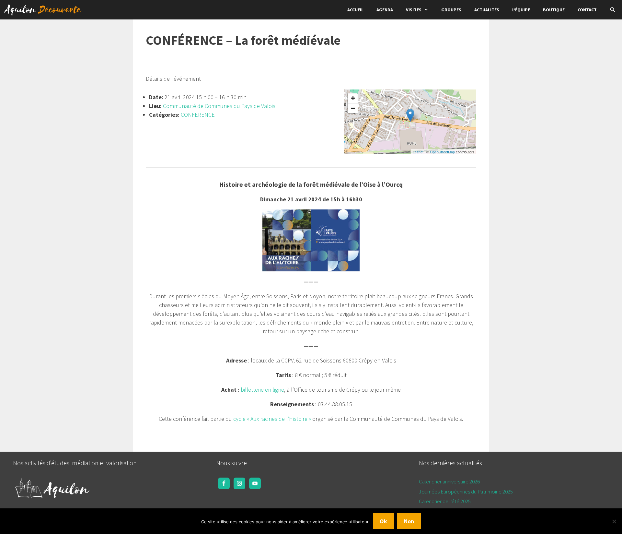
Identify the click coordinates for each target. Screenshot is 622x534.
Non (409, 521)
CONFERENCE (198, 114)
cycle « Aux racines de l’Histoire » (272, 418)
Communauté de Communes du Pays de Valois (219, 106)
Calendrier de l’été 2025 (445, 501)
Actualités (486, 10)
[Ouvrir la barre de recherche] (612, 9)
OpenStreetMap (442, 151)
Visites (413, 10)
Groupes (451, 10)
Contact (587, 10)
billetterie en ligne (262, 389)
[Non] (614, 521)
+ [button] (353, 98)
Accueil (355, 10)
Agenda (384, 10)
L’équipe (521, 10)
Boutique (554, 10)
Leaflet (418, 151)
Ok (383, 521)
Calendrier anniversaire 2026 (449, 481)
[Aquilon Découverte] (44, 9)
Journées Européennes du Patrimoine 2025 (466, 491)
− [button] (353, 108)
